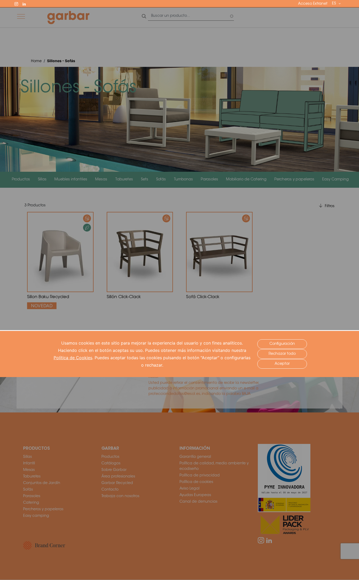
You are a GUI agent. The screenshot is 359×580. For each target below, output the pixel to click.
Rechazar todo (282, 354)
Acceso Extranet (312, 4)
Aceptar (282, 364)
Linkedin (26, 3)
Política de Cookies (73, 357)
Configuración (282, 344)
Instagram (18, 3)
